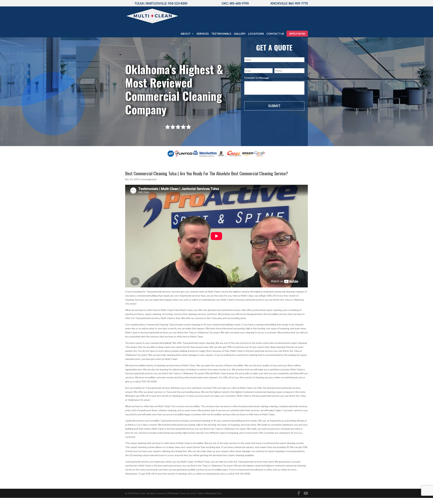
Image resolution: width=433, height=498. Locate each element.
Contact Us (275, 33)
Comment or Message (256, 77)
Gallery (240, 33)
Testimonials (221, 33)
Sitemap (173, 493)
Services (203, 33)
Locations (256, 33)
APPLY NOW (297, 33)
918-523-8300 (177, 3)
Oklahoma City (212, 493)
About (186, 33)
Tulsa (200, 493)
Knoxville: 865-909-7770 (289, 3)
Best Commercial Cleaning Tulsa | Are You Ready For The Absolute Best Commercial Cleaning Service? (206, 173)
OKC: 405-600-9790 (235, 3)
